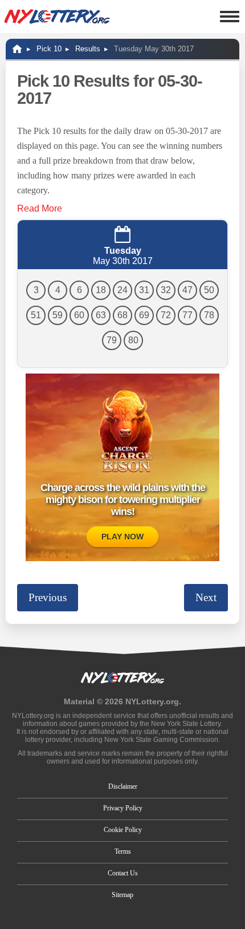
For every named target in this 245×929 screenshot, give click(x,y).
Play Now (122, 536)
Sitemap (122, 895)
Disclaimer (122, 786)
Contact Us (123, 873)
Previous (47, 597)
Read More (39, 208)
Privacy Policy (122, 808)
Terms (123, 851)
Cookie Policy (123, 830)
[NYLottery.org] (57, 16)
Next (206, 597)
